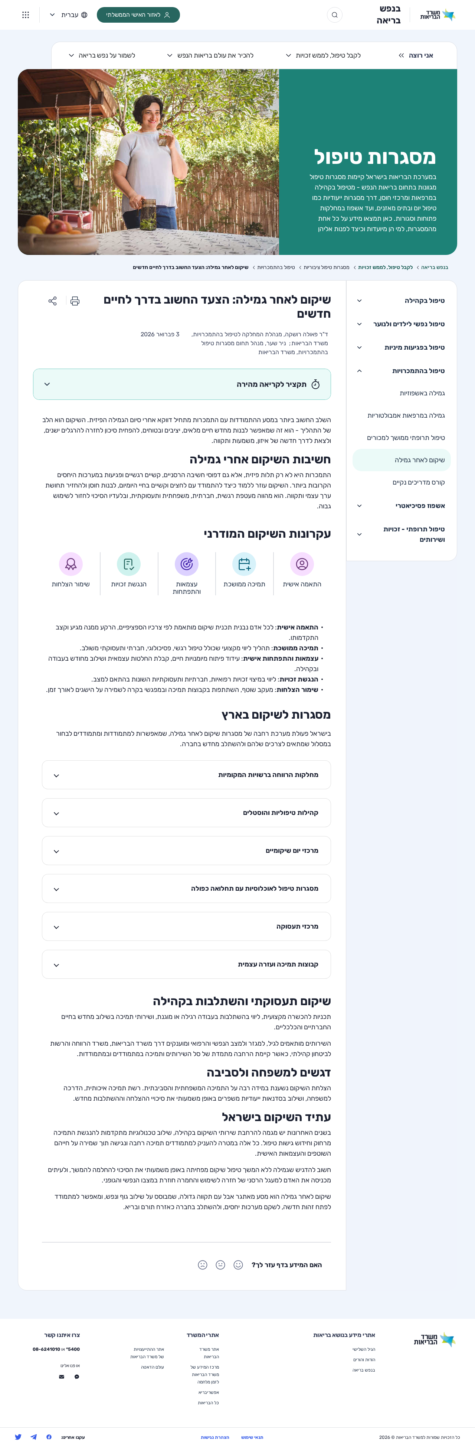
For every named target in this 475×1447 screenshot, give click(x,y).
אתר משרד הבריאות (209, 1353)
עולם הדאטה (152, 1367)
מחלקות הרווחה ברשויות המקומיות (268, 775)
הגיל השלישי (364, 1349)
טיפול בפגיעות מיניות (414, 347)
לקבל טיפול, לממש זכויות (328, 55)
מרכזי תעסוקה (297, 926)
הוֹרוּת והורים (364, 1359)
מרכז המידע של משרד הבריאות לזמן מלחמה (204, 1375)
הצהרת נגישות (215, 1437)
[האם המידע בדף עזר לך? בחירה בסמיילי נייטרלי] (220, 1265)
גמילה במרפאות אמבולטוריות (406, 415)
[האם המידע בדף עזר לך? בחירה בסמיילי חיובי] (238, 1265)
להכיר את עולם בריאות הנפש (215, 55)
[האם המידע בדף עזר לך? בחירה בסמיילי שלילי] (202, 1265)
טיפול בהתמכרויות (418, 371)
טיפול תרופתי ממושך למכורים (406, 438)
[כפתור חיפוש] (335, 15)
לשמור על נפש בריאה (107, 55)
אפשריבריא (209, 1392)
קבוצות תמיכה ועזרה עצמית (278, 964)
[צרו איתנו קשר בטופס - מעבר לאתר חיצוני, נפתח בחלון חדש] (62, 1377)
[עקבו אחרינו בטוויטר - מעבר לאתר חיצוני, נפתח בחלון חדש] (18, 1437)
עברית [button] (69, 15)
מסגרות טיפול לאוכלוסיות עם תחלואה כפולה (254, 888)
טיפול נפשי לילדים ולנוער (409, 324)
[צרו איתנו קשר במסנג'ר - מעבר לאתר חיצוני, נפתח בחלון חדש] (77, 1377)
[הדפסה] (75, 300)
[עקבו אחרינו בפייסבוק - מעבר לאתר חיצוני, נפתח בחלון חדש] (49, 1437)
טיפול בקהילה (425, 301)
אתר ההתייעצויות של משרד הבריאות (147, 1353)
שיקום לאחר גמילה (420, 460)
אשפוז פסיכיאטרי (420, 506)
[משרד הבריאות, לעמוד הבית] (433, 14)
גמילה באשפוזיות (422, 393)
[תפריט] (25, 15)
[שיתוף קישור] (52, 300)
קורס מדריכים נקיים (419, 482)
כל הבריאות (208, 1402)
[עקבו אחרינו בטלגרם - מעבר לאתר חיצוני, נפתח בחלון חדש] (33, 1437)
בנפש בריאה (389, 14)
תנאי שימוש (252, 1437)
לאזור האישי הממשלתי (133, 14)
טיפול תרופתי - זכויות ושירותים (414, 534)
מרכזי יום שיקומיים (292, 850)
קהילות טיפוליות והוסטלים (280, 813)
